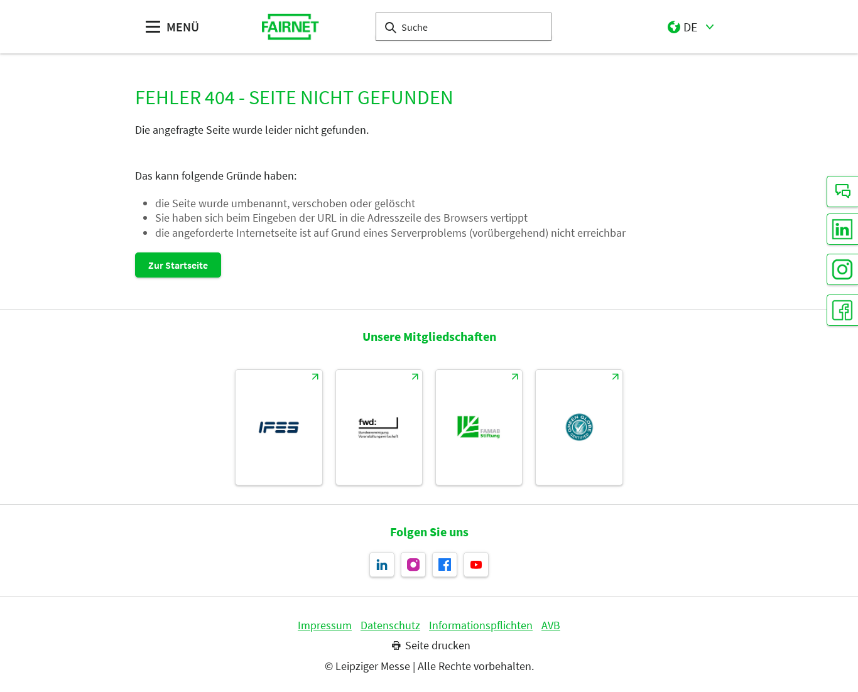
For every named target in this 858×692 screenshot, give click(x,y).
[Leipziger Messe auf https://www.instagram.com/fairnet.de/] (413, 564)
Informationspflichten (481, 625)
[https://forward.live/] (379, 427)
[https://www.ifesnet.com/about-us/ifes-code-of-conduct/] (279, 427)
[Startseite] (290, 27)
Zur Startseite (178, 265)
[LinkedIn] (842, 229)
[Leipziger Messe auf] (476, 564)
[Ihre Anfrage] (842, 191)
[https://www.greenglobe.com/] (579, 427)
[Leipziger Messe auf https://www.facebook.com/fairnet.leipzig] (444, 564)
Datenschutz (390, 625)
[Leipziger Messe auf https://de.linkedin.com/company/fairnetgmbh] (381, 564)
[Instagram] (842, 269)
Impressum (325, 625)
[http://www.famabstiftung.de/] (479, 427)
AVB (550, 625)
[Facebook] (842, 310)
